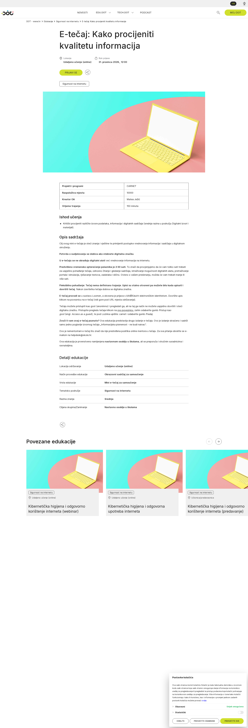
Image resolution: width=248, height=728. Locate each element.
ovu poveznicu (125, 310)
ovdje (204, 700)
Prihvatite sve (232, 721)
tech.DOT (123, 12)
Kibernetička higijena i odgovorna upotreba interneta (136, 509)
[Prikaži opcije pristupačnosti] (244, 4)
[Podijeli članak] (88, 72)
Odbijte (180, 721)
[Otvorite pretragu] (218, 13)
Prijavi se (71, 72)
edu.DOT (101, 12)
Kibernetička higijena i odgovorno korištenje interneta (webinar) (56, 509)
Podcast (146, 12)
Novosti (82, 12)
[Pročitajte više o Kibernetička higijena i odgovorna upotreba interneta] (144, 471)
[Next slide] (218, 441)
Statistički (180, 712)
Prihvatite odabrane (204, 721)
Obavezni (180, 706)
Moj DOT (235, 12)
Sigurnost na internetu (74, 83)
